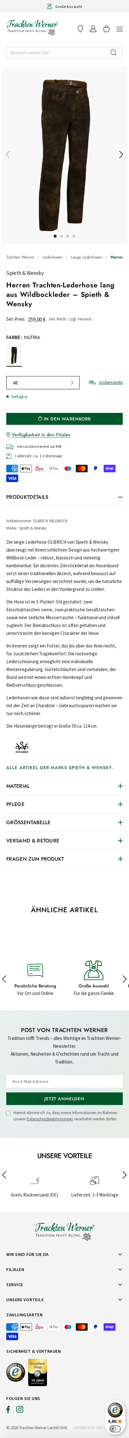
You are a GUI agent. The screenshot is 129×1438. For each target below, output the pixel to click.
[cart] (106, 28)
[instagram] (19, 1410)
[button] (119, 29)
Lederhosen (53, 257)
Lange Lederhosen (86, 257)
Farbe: (23, 337)
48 (15, 383)
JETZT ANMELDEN (64, 1099)
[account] (93, 28)
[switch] (115, 1428)
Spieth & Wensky (25, 272)
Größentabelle (111, 382)
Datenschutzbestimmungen (50, 1119)
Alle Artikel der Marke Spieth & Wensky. (59, 767)
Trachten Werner (20, 257)
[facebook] (8, 1410)
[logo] (32, 27)
